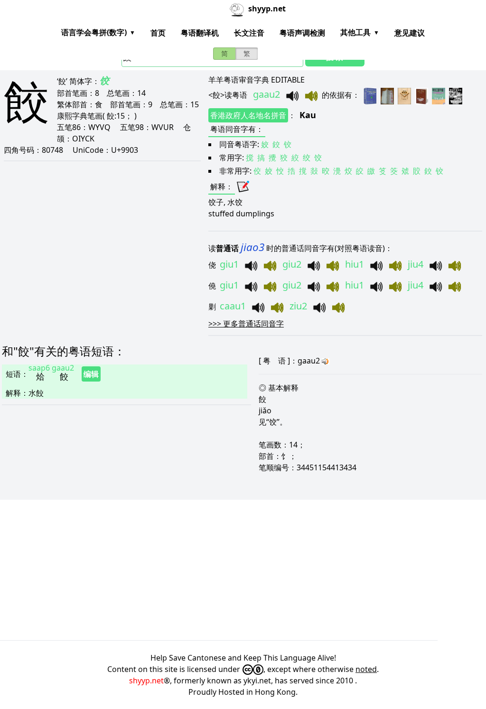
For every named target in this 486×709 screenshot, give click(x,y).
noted (366, 669)
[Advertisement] (243, 570)
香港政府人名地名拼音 (248, 115)
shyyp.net (146, 680)
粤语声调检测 (302, 33)
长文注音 (249, 33)
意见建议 (409, 33)
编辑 (91, 374)
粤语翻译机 (200, 33)
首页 (158, 33)
